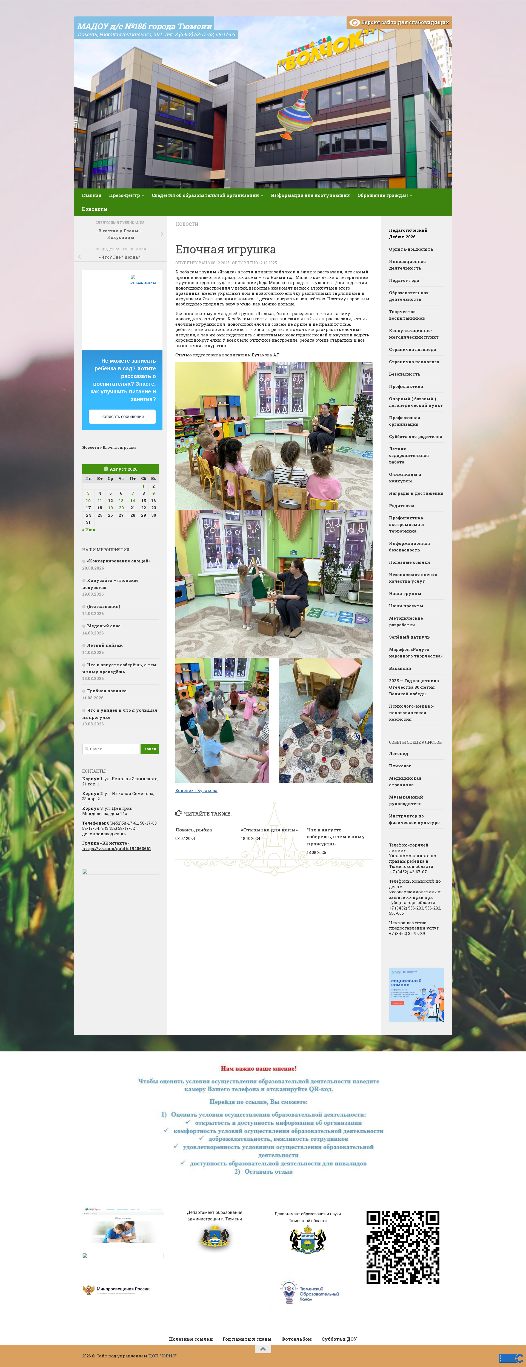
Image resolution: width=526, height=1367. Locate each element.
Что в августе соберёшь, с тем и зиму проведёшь (336, 837)
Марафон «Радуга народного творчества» (415, 653)
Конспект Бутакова (196, 790)
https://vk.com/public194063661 (116, 848)
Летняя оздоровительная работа (409, 455)
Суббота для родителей (415, 436)
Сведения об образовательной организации (205, 195)
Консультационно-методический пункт (414, 334)
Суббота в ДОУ (339, 1339)
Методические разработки (406, 621)
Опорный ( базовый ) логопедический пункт (416, 402)
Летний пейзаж (105, 645)
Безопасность (405, 374)
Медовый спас (104, 625)
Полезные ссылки (409, 562)
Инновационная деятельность (407, 265)
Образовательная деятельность (409, 296)
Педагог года (404, 280)
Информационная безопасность (409, 546)
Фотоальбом (296, 1339)
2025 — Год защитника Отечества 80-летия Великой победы (414, 687)
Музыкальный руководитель (406, 800)
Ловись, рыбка (193, 830)
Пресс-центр (124, 195)
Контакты (94, 209)
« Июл (88, 529)
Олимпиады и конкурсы (405, 477)
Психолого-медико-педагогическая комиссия (411, 712)
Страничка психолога (414, 361)
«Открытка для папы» (269, 830)
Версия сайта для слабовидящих (404, 22)
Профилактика (406, 386)
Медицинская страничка (405, 781)
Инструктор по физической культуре (414, 819)
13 (121, 500)
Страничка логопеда (412, 349)
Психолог (400, 765)
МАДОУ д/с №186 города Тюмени (144, 26)
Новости (187, 224)
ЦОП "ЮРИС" (162, 1356)
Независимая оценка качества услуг (413, 578)
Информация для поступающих (310, 195)
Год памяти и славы (247, 1339)
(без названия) (103, 606)
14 (132, 500)
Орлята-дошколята (411, 249)
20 (121, 507)
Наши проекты (406, 605)
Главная (91, 195)
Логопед (398, 753)
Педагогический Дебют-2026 (408, 233)
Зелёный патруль (409, 637)
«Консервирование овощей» (118, 561)
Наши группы (405, 593)
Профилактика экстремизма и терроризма (406, 524)
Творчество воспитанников (407, 315)
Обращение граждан (383, 195)
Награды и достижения (416, 493)
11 (100, 500)
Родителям (402, 505)
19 (110, 507)
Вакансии (400, 668)
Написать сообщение (122, 416)
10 (88, 500)
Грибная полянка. (107, 690)
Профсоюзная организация (404, 421)
